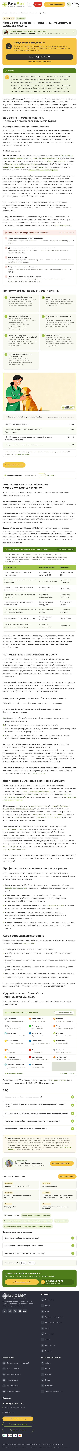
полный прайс (9, 847)
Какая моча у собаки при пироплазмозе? (22, 1238)
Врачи (47, 1306)
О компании (49, 1334)
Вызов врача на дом (19, 1424)
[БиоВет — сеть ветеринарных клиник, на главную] (13, 4)
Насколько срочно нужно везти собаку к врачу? (25, 1253)
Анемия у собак (61, 1221)
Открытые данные (13, 1391)
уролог (41, 167)
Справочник (14, 13)
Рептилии (49, 1386)
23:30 (42, 475)
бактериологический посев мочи (47, 815)
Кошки (47, 1369)
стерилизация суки (55, 905)
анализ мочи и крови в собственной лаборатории (39, 158)
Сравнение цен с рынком (54, 1317)
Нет (32, 1263)
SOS (39, 4)
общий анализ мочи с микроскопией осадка (37, 806)
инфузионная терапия (55, 161)
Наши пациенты (13, 1386)
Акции (47, 1328)
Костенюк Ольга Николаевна (28, 1163)
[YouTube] (20, 1311)
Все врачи (50, 475)
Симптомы (24, 13)
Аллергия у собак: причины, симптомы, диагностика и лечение (28, 1221)
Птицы (47, 1380)
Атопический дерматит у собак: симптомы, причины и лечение (28, 1226)
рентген (18, 817)
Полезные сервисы (14, 1374)
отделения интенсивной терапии (43, 170)
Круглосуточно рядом (53, 1323)
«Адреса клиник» (58, 1080)
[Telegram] (10, 1311)
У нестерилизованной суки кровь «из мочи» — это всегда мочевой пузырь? (36, 1113)
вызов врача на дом (36, 774)
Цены (47, 1311)
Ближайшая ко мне (65, 1012)
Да (24, 1263)
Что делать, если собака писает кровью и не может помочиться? (32, 1121)
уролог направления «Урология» (37, 791)
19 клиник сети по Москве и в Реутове (21, 164)
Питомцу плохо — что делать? (18, 1363)
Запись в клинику (56, 4)
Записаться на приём (14, 465)
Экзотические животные (54, 1391)
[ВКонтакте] (4, 1311)
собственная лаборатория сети (50, 817)
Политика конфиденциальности (29, 1444)
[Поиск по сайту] (29, 4)
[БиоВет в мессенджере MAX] (15, 1311)
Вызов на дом (50, 1345)
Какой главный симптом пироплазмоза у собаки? (25, 1246)
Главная (5, 13)
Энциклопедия (12, 1380)
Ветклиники (49, 1300)
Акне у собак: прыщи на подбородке (36, 1215)
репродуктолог (31, 794)
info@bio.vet (9, 1412)
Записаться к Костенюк (61, 1163)
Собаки (48, 1363)
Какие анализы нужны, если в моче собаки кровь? (26, 1129)
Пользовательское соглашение (52, 1444)
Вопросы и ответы (13, 1369)
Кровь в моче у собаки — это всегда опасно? (23, 1097)
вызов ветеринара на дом (14, 167)
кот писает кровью (63, 225)
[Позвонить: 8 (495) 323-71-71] (69, 4)
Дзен (25, 1311)
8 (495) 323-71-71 (41, 57)
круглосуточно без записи (14, 849)
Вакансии (48, 1351)
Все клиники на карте (15, 1073)
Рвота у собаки (27, 943)
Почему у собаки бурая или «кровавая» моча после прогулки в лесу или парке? (35, 1105)
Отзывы (48, 1340)
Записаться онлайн (67, 1176)
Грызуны (48, 1374)
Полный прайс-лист (22, 454)
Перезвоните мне (19, 1430)
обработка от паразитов (16, 888)
